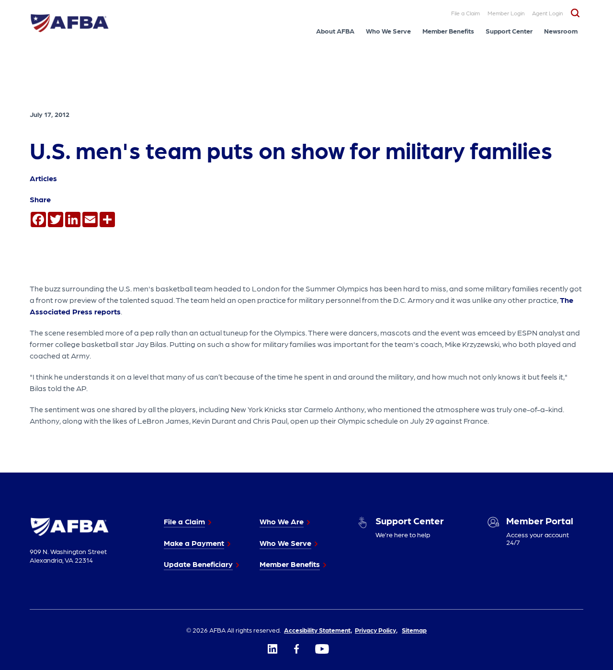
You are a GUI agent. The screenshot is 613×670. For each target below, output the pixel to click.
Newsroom (561, 31)
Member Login (506, 13)
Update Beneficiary (198, 563)
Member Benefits (448, 31)
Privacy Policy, (376, 630)
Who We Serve (388, 31)
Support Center (509, 31)
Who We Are (282, 521)
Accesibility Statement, (318, 630)
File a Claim (465, 13)
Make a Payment (194, 542)
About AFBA (335, 31)
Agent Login (547, 13)
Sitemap (414, 630)
